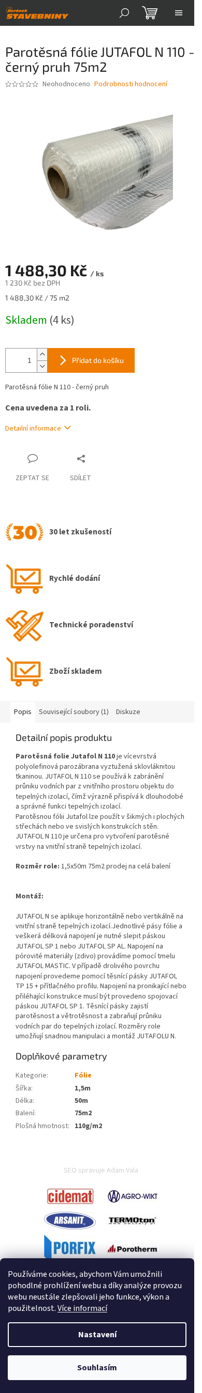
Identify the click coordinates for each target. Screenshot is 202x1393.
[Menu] (178, 13)
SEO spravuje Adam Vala (101, 1170)
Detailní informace (33, 428)
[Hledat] (124, 13)
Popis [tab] (23, 712)
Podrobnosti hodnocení (130, 84)
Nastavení (97, 1334)
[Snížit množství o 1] (42, 366)
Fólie (83, 1075)
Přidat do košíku (98, 360)
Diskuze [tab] (128, 712)
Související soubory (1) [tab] (74, 712)
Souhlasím (97, 1367)
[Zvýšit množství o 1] (42, 354)
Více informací (82, 1308)
